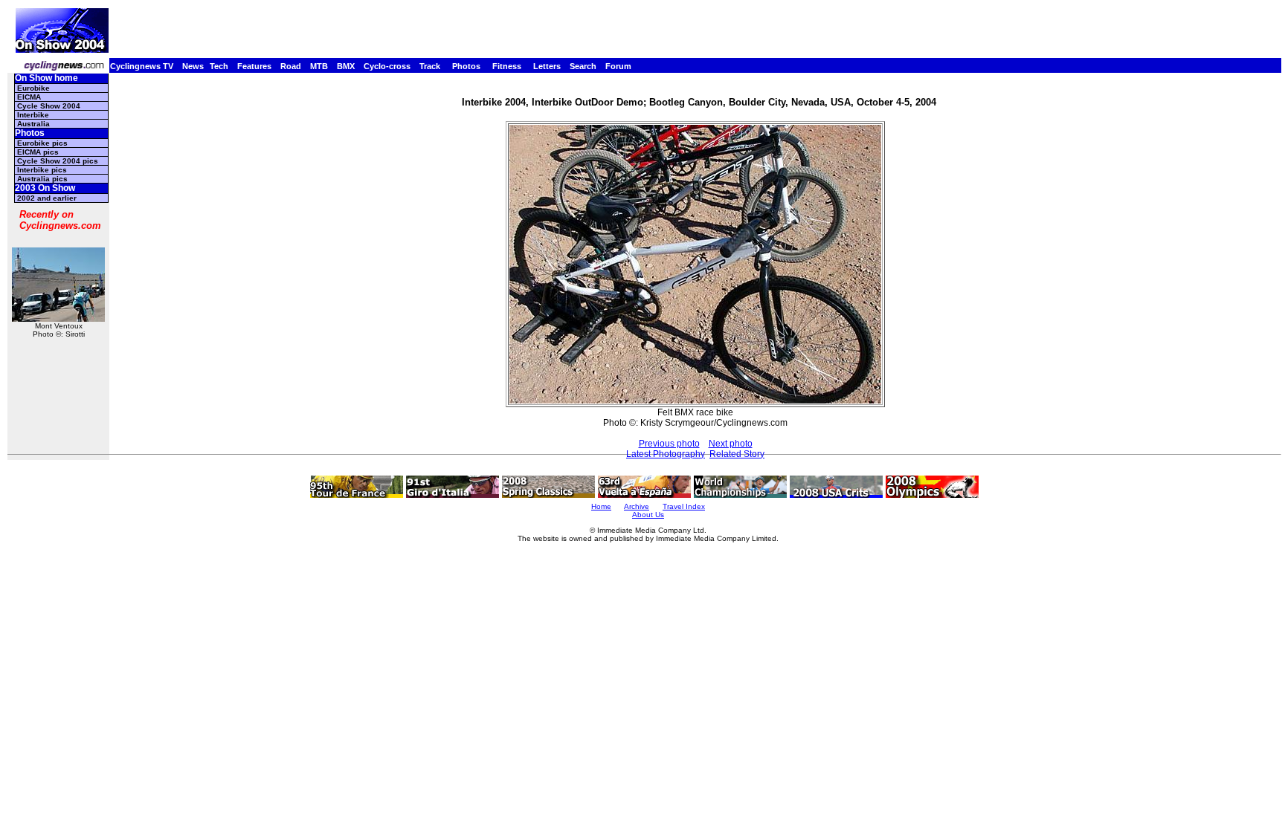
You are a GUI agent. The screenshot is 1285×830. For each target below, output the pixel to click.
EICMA (29, 97)
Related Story (736, 454)
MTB (319, 66)
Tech (219, 66)
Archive (636, 506)
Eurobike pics (42, 143)
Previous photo (669, 443)
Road (290, 66)
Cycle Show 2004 (48, 106)
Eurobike (33, 88)
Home (601, 506)
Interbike (33, 115)
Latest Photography (665, 454)
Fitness (506, 66)
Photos (466, 66)
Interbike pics (42, 170)
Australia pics (42, 179)
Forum (618, 66)
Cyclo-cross (387, 66)
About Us (648, 514)
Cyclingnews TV (141, 66)
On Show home (46, 78)
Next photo (731, 443)
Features (254, 66)
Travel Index (684, 506)
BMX (346, 66)
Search (583, 66)
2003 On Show (45, 188)
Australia (33, 124)
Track (429, 66)
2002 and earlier (47, 198)
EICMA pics (38, 152)
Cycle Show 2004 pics (57, 161)
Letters (547, 66)
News (193, 66)
